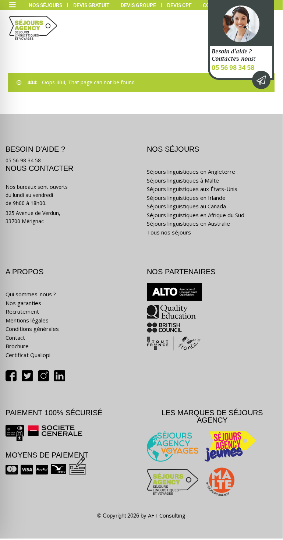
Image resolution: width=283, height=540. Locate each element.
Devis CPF (179, 4)
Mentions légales (27, 320)
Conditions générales (32, 328)
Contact (15, 337)
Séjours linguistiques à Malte (183, 180)
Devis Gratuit (91, 4)
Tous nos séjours (169, 232)
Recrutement (22, 311)
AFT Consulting (166, 515)
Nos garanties (23, 303)
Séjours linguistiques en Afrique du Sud (195, 215)
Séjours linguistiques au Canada (186, 206)
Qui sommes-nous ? (31, 294)
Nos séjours (45, 4)
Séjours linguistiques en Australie (188, 223)
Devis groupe (138, 4)
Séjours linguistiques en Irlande (186, 197)
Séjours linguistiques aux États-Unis (192, 189)
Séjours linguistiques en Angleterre (191, 171)
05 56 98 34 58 (233, 67)
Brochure (17, 346)
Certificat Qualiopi (28, 355)
